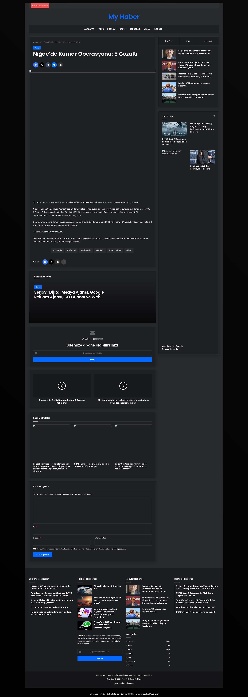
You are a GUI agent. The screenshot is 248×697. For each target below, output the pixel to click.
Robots (120, 675)
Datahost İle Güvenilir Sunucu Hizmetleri (172, 347)
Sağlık (123, 29)
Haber (101, 29)
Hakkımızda (93, 694)
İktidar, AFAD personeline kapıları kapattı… (154, 610)
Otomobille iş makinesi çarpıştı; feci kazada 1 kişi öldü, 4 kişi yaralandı (195, 75)
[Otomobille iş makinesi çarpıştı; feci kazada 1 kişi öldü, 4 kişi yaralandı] (169, 76)
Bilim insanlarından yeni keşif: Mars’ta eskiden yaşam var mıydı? (107, 600)
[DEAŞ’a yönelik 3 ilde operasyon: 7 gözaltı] (202, 157)
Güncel (72, 250)
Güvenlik (86, 250)
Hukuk (100, 250)
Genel (46, 42)
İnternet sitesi (100, 538)
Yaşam (147, 29)
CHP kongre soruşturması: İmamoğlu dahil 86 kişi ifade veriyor (91, 465)
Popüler (168, 41)
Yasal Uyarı (154, 694)
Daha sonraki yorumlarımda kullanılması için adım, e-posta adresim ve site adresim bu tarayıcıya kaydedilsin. (80, 549)
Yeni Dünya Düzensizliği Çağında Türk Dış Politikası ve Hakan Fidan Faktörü (202, 127)
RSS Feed (112, 675)
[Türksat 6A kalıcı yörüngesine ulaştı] (85, 589)
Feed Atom (138, 675)
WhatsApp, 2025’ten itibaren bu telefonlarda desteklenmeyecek (107, 625)
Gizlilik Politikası (113, 694)
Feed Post (148, 675)
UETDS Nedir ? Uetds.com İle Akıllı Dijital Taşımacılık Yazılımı (174, 142)
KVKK (131, 694)
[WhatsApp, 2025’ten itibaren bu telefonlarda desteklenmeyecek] (85, 625)
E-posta (37, 538)
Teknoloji (135, 29)
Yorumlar (208, 41)
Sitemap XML (101, 675)
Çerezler (124, 694)
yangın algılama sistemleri (124, 683)
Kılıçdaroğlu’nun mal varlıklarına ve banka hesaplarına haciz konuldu (194, 52)
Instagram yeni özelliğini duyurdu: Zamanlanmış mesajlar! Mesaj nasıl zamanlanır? (105, 613)
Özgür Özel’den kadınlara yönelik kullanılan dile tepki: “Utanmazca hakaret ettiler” (130, 466)
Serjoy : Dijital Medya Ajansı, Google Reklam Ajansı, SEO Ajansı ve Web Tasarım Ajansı (69, 296)
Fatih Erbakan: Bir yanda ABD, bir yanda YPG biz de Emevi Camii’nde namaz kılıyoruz (194, 65)
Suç (129, 250)
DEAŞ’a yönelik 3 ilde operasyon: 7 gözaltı (200, 167)
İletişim (158, 29)
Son (188, 41)
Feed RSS (128, 675)
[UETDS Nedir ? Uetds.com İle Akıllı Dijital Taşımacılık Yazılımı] (174, 129)
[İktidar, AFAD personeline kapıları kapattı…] (169, 87)
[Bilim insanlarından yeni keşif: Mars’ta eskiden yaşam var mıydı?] (85, 601)
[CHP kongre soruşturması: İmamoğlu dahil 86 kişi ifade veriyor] (92, 442)
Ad (35, 527)
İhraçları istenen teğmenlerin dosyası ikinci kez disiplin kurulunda (196, 96)
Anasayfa (89, 29)
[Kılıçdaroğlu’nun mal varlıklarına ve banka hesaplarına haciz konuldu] (169, 54)
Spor (129, 657)
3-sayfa (58, 250)
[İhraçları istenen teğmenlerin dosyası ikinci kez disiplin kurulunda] (169, 98)
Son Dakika (115, 250)
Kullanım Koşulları (142, 694)
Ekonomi (111, 29)
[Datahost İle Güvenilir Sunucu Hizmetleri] (174, 247)
